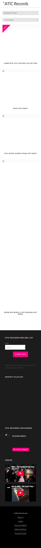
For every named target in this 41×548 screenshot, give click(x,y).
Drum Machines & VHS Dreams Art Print (20, 313)
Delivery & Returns (20, 529)
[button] (36, 3)
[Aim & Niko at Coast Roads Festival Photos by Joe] (20, 443)
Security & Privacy (20, 533)
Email (7, 343)
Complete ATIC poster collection (20, 63)
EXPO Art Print (20, 108)
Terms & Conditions (20, 525)
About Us (20, 517)
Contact (20, 521)
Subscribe (20, 354)
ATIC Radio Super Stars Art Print (20, 153)
